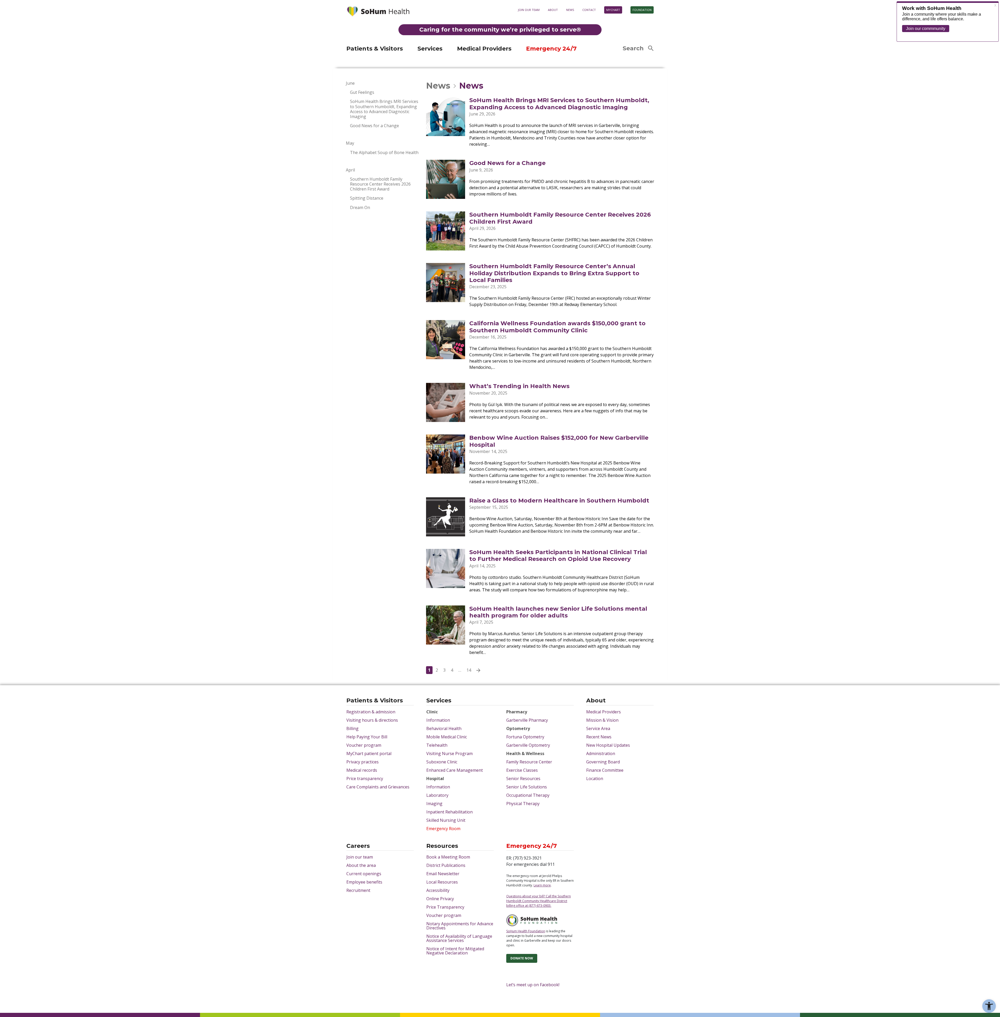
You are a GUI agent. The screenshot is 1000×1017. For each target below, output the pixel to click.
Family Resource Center (529, 762)
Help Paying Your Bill (366, 737)
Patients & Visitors (374, 48)
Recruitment (358, 890)
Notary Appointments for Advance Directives (459, 926)
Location (594, 778)
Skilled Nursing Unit (445, 820)
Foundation (642, 10)
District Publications (445, 865)
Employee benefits (364, 882)
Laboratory (437, 795)
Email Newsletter (442, 874)
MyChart (613, 10)
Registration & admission (370, 712)
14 (468, 670)
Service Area (598, 728)
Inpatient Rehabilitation (449, 812)
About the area (361, 865)
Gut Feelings (362, 92)
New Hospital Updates (608, 745)
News (570, 10)
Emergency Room (443, 828)
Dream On (360, 207)
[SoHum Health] (377, 12)
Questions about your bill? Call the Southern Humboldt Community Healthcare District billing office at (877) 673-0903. (538, 901)
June (350, 83)
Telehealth (436, 745)
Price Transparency (445, 907)
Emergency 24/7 (551, 48)
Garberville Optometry (528, 745)
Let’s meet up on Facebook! (532, 985)
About (553, 10)
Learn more (583, 42)
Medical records (361, 770)
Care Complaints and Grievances (377, 787)
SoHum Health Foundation (525, 931)
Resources (442, 846)
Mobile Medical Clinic (446, 737)
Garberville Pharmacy (527, 720)
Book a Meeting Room (448, 857)
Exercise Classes (522, 770)
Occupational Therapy (527, 795)
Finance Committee (604, 770)
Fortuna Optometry (525, 737)
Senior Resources (523, 778)
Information (438, 720)
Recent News (598, 737)
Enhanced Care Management (454, 770)
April (350, 170)
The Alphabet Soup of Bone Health (384, 152)
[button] (989, 1006)
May (350, 143)
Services (429, 48)
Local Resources (442, 882)
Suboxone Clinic (441, 762)
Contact (589, 10)
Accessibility (437, 890)
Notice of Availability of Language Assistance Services (459, 938)
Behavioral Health (443, 728)
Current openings (363, 874)
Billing (352, 728)
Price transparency (364, 778)
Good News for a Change (374, 125)
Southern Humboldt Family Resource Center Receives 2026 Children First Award (380, 184)
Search (633, 48)
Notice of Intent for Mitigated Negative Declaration (455, 951)
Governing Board (603, 762)
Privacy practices (362, 762)
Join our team (529, 10)
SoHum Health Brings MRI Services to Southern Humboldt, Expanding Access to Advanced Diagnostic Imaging (384, 109)
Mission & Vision (602, 720)
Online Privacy (440, 899)
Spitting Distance (366, 198)
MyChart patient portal (368, 753)
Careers (358, 846)
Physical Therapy (523, 803)
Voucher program (363, 745)
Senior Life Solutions (526, 787)
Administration (600, 753)
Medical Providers (484, 48)
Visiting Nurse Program (449, 753)
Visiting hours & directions (372, 720)
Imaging (434, 803)
